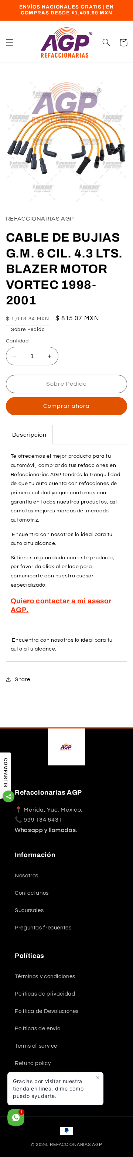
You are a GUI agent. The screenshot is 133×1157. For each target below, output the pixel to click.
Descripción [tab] (29, 435)
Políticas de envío (37, 1028)
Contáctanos (32, 893)
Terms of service (36, 1046)
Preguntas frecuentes (43, 928)
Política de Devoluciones (47, 1011)
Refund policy (33, 1063)
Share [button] (22, 679)
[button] (9, 42)
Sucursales (29, 910)
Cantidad (17, 341)
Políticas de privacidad (45, 994)
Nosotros (26, 875)
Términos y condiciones (45, 976)
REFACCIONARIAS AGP (76, 1145)
